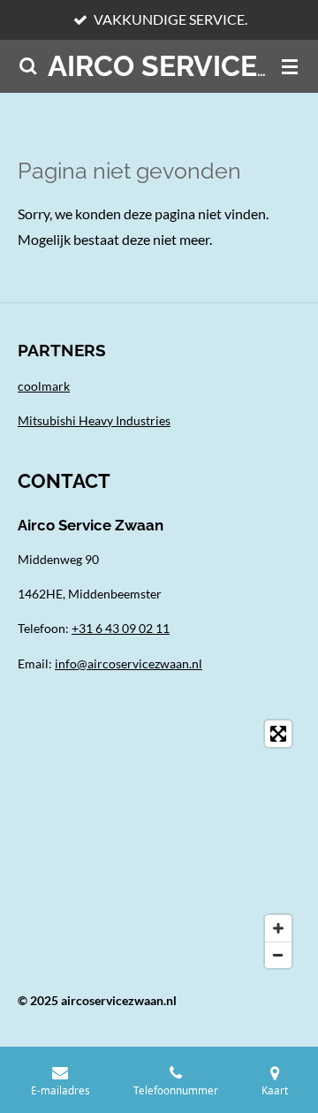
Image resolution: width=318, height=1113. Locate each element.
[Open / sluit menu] (289, 66)
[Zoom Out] (278, 954)
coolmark (44, 385)
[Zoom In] (278, 928)
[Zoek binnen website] (28, 66)
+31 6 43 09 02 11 (121, 628)
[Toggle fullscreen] (278, 733)
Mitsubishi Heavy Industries (94, 420)
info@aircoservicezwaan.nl (128, 663)
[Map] (159, 844)
